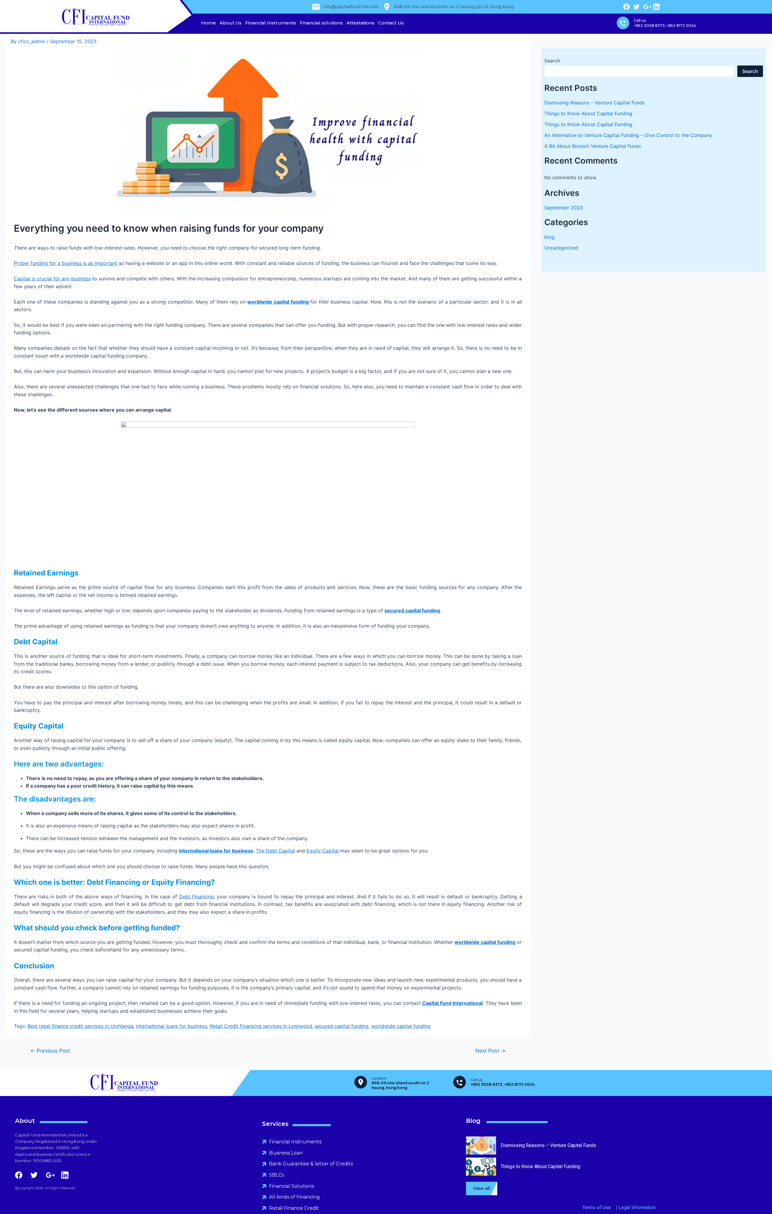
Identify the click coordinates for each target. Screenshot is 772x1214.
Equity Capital (322, 851)
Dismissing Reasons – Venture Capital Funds (594, 103)
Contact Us (391, 23)
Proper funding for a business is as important (65, 263)
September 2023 (563, 208)
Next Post (490, 1050)
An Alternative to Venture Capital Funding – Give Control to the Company (628, 135)
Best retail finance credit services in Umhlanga (80, 1026)
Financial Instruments (270, 23)
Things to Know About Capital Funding (588, 113)
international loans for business (216, 851)
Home (208, 23)
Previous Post (50, 1050)
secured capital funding (342, 1026)
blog (549, 237)
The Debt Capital (275, 851)
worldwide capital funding (278, 302)
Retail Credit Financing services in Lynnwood (261, 1026)
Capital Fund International (452, 1003)
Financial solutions (321, 23)
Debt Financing (196, 897)
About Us (231, 23)
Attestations (360, 23)
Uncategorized (561, 248)
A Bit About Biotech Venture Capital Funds (592, 146)
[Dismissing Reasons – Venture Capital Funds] (481, 1151)
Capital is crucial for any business (52, 279)
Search (552, 61)
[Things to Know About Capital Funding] (481, 1173)
